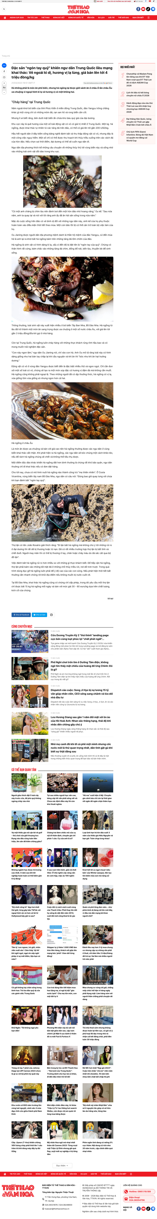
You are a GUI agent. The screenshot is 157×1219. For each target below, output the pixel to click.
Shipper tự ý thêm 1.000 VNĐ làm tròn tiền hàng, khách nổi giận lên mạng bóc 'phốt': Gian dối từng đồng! (62, 951)
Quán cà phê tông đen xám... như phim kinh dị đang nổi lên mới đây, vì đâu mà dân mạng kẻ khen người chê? (98, 911)
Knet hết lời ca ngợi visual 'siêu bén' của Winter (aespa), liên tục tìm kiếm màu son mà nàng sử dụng (97, 874)
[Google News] (98, 84)
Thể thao (45, 18)
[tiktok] (148, 9)
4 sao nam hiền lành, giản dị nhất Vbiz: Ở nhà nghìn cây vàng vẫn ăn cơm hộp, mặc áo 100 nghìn (61, 873)
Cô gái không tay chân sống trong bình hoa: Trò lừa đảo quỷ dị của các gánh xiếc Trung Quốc (27, 990)
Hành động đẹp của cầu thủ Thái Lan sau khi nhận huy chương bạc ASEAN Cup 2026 (139, 107)
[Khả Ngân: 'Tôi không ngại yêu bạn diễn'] (27, 1015)
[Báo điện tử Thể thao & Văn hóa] (79, 9)
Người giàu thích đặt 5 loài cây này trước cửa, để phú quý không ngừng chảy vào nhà (26, 798)
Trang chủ (6, 56)
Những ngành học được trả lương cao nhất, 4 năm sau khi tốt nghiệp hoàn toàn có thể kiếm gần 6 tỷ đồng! (27, 874)
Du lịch (101, 18)
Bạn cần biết (138, 18)
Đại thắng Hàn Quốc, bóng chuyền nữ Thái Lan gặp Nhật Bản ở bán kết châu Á (138, 122)
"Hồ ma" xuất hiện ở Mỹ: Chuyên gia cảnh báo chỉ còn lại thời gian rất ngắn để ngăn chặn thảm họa (97, 798)
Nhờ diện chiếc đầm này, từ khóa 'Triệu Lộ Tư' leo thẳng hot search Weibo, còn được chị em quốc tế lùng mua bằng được (62, 1109)
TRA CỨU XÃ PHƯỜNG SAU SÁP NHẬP (119, 1)
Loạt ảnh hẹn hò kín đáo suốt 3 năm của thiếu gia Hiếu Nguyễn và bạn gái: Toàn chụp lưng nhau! (98, 835)
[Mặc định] (4, 88)
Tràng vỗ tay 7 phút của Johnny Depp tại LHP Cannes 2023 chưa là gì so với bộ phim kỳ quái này (26, 1071)
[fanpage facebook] (138, 9)
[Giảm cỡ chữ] (4, 92)
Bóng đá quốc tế (75, 18)
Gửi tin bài (139, 1)
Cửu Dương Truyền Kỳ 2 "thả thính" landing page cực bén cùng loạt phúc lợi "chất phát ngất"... (80, 637)
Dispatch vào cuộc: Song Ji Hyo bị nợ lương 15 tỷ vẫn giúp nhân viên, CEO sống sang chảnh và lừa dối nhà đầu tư (82, 694)
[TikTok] (154, 1)
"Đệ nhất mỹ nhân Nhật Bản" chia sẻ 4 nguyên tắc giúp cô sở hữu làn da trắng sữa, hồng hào (97, 1108)
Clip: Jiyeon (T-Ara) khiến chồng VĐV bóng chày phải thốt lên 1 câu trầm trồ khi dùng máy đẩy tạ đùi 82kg (27, 1146)
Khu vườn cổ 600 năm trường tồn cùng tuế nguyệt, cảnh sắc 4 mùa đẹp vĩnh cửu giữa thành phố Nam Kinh (27, 1109)
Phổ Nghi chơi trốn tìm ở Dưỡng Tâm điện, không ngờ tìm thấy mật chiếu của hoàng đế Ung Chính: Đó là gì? (81, 666)
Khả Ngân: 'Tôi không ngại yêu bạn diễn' (25, 1029)
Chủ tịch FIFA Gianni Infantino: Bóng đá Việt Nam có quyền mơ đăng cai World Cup (139, 136)
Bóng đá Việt (59, 18)
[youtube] (143, 9)
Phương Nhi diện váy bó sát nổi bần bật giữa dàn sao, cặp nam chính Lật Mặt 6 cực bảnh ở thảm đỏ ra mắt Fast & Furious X (61, 1032)
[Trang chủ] (5, 17)
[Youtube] (150, 1)
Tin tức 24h (32, 18)
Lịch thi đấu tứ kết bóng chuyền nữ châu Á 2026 (137, 94)
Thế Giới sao (123, 18)
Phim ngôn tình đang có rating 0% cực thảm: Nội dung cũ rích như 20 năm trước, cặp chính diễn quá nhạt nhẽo (98, 1146)
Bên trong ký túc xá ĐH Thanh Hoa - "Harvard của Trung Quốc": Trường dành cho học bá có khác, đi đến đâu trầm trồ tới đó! (62, 1072)
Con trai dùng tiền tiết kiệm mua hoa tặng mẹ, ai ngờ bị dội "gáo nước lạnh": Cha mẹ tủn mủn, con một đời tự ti (62, 992)
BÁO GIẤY (100, 1)
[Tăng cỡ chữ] (4, 83)
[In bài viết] (4, 77)
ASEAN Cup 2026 (17, 18)
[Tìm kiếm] (4, 9)
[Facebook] (145, 1)
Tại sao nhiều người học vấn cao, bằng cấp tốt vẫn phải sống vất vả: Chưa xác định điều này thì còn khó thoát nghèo (62, 799)
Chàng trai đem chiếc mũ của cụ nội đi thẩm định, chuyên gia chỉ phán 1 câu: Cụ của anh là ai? (61, 835)
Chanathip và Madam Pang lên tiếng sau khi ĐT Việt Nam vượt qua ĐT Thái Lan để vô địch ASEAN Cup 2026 (139, 80)
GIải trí (111, 18)
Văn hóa (90, 18)
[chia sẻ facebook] (4, 71)
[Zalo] (153, 9)
